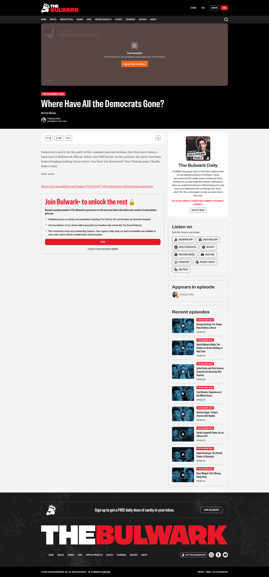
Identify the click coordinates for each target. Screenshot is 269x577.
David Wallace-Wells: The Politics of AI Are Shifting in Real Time (209, 348)
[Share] (158, 138)
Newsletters (66, 19)
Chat (89, 19)
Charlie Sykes (54, 118)
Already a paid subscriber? (103, 249)
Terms (208, 572)
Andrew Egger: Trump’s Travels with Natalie (207, 414)
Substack (106, 572)
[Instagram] (211, 554)
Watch (53, 19)
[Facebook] (218, 554)
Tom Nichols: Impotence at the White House (208, 393)
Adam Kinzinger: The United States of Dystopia (209, 454)
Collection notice (220, 572)
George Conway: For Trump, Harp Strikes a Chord (209, 326)
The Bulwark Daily (53, 94)
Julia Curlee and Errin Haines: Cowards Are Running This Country (210, 372)
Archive (143, 19)
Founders (130, 19)
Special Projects (103, 19)
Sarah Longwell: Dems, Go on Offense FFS (210, 434)
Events (118, 19)
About (153, 19)
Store (193, 7)
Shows (80, 19)
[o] (183, 326)
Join (103, 242)
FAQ (203, 7)
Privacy (201, 572)
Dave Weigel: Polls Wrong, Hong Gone (208, 475)
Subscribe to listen (135, 63)
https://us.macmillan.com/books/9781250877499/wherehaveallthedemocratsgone (97, 186)
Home (43, 19)
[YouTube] (225, 554)
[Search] (226, 19)
